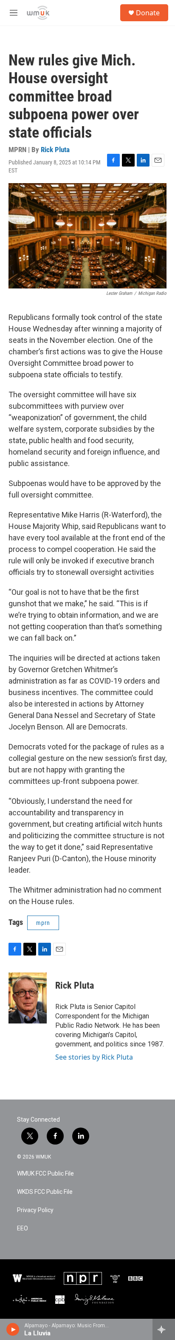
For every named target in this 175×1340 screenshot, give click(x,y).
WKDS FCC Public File (45, 1192)
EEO (22, 1228)
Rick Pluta (55, 149)
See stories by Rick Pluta (94, 1057)
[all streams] (163, 1329)
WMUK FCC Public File (45, 1173)
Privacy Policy (35, 1210)
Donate (148, 13)
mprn (43, 922)
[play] (13, 1329)
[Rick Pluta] (27, 997)
